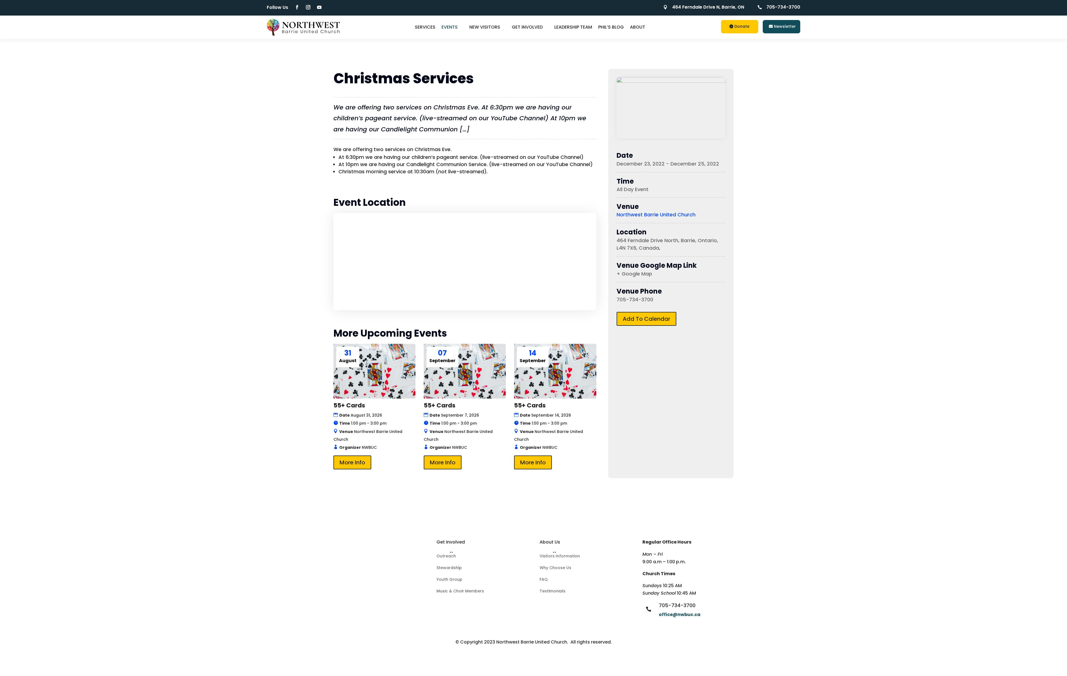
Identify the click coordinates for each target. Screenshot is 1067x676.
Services (425, 27)
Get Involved (527, 27)
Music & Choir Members (460, 591)
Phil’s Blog (611, 27)
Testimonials (552, 591)
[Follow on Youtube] (319, 7)
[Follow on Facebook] (297, 7)
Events (450, 27)
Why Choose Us (555, 568)
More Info (352, 462)
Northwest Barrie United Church (656, 214)
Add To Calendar (646, 319)
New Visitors (484, 27)
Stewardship (449, 568)
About (637, 27)
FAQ (544, 579)
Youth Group (449, 579)
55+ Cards (349, 405)
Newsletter (785, 26)
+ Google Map (634, 273)
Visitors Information (560, 556)
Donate (741, 26)
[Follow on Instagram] (308, 7)
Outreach (446, 556)
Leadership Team (573, 27)
